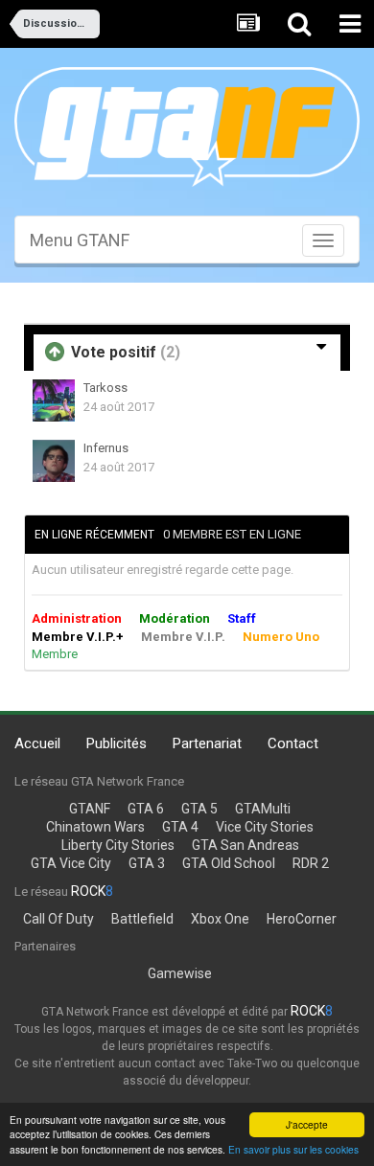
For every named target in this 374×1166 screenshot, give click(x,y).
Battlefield (142, 918)
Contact (293, 743)
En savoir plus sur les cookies (293, 1149)
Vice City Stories (265, 826)
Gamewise (180, 973)
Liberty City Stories (118, 845)
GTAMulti (263, 808)
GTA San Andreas (245, 845)
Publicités (116, 743)
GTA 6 (146, 808)
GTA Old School (228, 863)
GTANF (89, 808)
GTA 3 (147, 863)
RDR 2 (310, 863)
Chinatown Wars (95, 826)
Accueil (37, 743)
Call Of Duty (58, 918)
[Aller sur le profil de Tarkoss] (54, 400)
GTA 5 (199, 808)
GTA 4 (180, 826)
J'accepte (307, 1124)
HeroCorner (302, 918)
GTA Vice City (71, 863)
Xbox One (220, 918)
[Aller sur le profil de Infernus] (54, 461)
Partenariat (207, 743)
